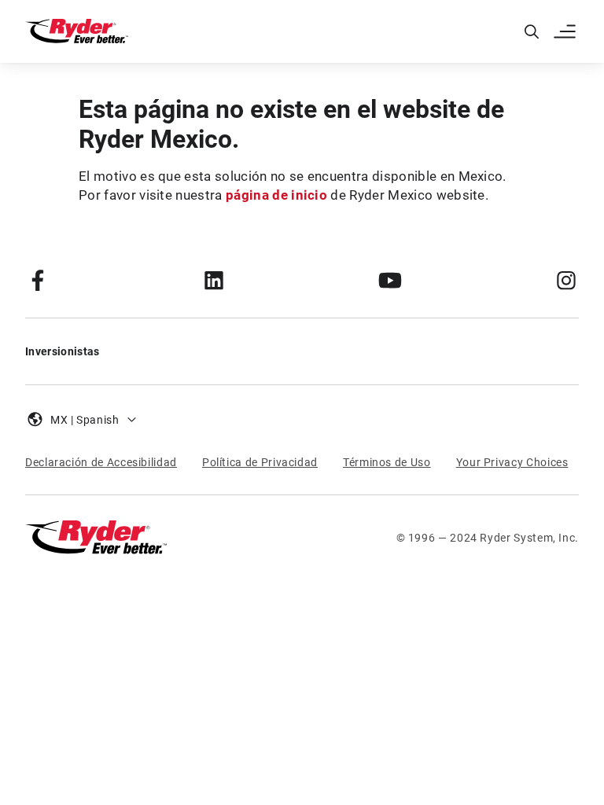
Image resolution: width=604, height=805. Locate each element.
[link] (37, 279)
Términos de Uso (387, 462)
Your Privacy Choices (512, 462)
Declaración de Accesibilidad (101, 462)
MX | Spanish (85, 420)
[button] (566, 31)
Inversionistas (62, 351)
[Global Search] (531, 31)
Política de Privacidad (260, 462)
